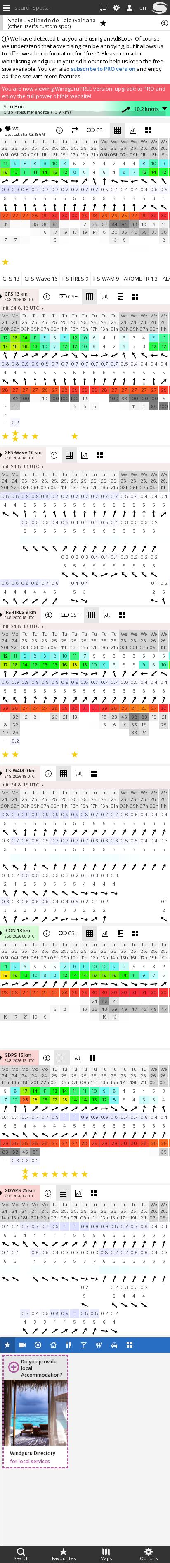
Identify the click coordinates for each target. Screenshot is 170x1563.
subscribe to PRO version (103, 68)
